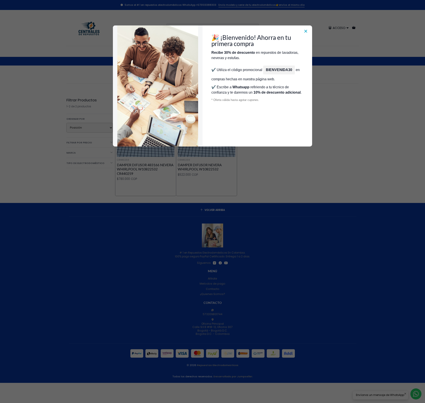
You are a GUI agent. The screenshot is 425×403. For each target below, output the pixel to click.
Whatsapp (240, 87)
